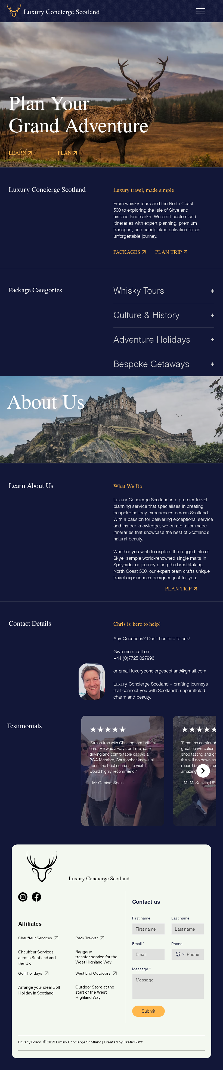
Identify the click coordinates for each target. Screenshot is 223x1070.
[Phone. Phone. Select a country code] (180, 954)
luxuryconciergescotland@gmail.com (168, 671)
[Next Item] (203, 771)
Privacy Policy (29, 1042)
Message (141, 968)
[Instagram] (22, 897)
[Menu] (201, 11)
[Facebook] (36, 897)
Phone (176, 943)
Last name (180, 918)
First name (141, 918)
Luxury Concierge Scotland (62, 11)
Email (138, 943)
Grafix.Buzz (133, 1042)
